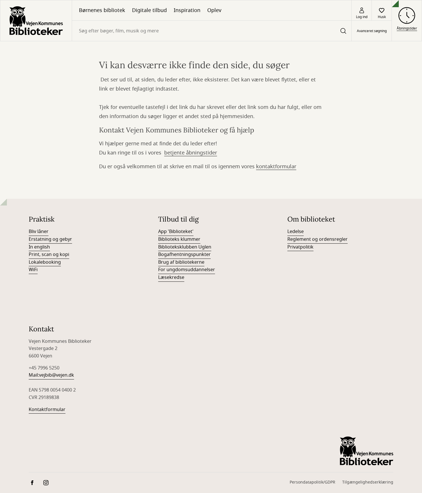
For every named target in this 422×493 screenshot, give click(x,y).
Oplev (214, 10)
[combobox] (211, 31)
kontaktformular (276, 166)
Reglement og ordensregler (317, 239)
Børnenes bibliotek (102, 10)
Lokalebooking (45, 262)
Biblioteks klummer (179, 239)
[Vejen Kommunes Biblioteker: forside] (36, 20)
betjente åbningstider (190, 152)
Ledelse (295, 231)
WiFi (33, 269)
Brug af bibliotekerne (181, 262)
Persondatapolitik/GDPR (312, 482)
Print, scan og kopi (49, 254)
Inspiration (187, 10)
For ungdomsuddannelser (186, 269)
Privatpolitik (300, 247)
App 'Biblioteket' (175, 231)
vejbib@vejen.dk (56, 375)
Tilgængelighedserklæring (367, 482)
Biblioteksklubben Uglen (184, 247)
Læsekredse (171, 277)
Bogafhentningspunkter (184, 254)
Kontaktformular (47, 409)
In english (39, 247)
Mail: (34, 375)
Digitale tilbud (149, 10)
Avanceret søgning (372, 31)
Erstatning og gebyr (50, 239)
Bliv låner (39, 231)
